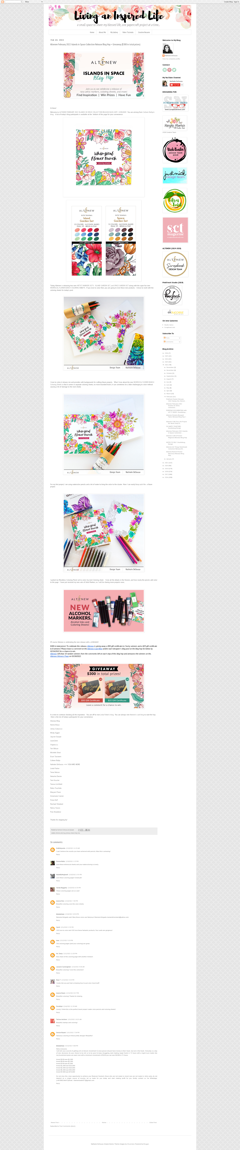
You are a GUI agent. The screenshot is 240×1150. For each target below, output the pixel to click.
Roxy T (58, 980)
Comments (169, 342)
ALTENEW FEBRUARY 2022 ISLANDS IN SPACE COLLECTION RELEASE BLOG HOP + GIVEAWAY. (92, 112)
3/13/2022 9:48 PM (71, 1046)
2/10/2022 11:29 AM (73, 848)
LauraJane (54, 741)
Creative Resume (144, 32)
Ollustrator (130, 1144)
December (170, 367)
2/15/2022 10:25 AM (75, 1019)
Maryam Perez (55, 792)
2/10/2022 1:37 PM (72, 861)
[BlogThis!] (81, 830)
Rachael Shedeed (56, 804)
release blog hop (75, 833)
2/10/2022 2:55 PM (75, 874)
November (170, 370)
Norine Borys (55, 725)
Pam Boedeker (55, 812)
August (169, 379)
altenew (58, 833)
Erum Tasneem (55, 757)
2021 (167, 463)
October (169, 373)
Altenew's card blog (137, 715)
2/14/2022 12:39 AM (70, 1006)
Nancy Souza (55, 808)
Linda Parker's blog (107, 715)
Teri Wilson (54, 749)
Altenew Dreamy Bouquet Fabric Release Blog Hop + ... (176, 417)
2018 (167, 471)
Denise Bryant (61, 1032)
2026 (167, 353)
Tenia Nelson (55, 772)
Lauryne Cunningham (63, 967)
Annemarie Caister (57, 796)
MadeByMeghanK (62, 874)
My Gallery (114, 32)
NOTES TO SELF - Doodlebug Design (175, 443)
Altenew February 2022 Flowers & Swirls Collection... (174, 405)
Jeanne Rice (60, 901)
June (168, 385)
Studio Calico (168, 325)
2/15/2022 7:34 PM (72, 1032)
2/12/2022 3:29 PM (66, 940)
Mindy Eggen (55, 733)
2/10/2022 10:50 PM (72, 914)
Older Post (153, 1122)
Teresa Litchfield (56, 784)
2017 (166, 474)
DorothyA (59, 1006)
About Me (102, 32)
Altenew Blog (55, 721)
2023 (167, 362)
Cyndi (58, 927)
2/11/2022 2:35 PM (67, 927)
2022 (167, 365)
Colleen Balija (55, 760)
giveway (68, 833)
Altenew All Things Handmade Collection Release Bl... (176, 448)
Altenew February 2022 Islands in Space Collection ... (177, 432)
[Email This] (79, 830)
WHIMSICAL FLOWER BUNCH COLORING (64, 288)
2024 (167, 359)
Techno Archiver (61, 1019)
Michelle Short (55, 753)
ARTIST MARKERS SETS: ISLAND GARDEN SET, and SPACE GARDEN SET (103, 286)
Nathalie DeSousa (56, 764)
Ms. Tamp (59, 953)
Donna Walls (60, 861)
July (167, 382)
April (168, 391)
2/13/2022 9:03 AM (78, 967)
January (169, 459)
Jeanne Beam (60, 993)
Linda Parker (54, 768)
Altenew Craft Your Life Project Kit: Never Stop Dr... (176, 422)
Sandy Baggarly (61, 888)
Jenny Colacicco (56, 729)
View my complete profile (171, 59)
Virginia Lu (54, 745)
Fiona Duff (54, 800)
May (168, 388)
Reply (58, 854)
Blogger (146, 1144)
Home (92, 32)
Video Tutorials (128, 32)
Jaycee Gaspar (55, 737)
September (170, 376)
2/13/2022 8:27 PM (72, 993)
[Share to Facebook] (86, 830)
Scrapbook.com (169, 327)
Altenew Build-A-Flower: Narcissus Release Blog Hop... (175, 453)
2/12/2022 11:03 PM (70, 953)
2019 (167, 468)
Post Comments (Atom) (67, 1126)
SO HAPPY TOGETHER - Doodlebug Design (173, 427)
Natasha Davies (56, 776)
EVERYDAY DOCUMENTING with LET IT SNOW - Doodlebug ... (176, 411)
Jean (57, 940)
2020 (167, 465)
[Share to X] (84, 830)
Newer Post (55, 1122)
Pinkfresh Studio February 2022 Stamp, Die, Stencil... (176, 400)
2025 (167, 356)
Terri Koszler (54, 780)
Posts (167, 338)
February (169, 396)
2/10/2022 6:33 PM (74, 888)
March (168, 393)
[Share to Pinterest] (89, 830)
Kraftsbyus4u (60, 848)
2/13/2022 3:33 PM (67, 980)
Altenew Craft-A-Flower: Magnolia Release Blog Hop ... (176, 437)
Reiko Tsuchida (55, 788)
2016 (167, 477)
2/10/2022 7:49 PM (71, 901)
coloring (62, 833)
